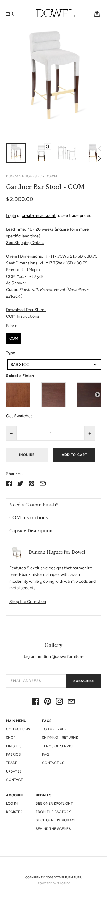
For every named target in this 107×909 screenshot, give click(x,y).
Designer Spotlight (54, 803)
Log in (12, 803)
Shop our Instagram (55, 820)
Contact (14, 780)
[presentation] (97, 394)
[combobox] (54, 364)
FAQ (45, 754)
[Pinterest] (47, 702)
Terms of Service (58, 746)
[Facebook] (35, 702)
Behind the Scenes (53, 829)
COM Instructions (22, 316)
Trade (11, 763)
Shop (10, 737)
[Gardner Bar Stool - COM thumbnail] (16, 153)
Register (14, 812)
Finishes (13, 746)
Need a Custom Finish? (33, 505)
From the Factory (53, 812)
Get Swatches (19, 415)
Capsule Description (31, 530)
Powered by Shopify (54, 883)
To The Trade (54, 729)
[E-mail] (71, 702)
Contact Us (53, 763)
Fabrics (13, 754)
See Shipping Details (25, 242)
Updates (13, 771)
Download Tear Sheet (26, 309)
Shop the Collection (27, 601)
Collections (18, 729)
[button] (53, 504)
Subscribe (83, 681)
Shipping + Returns (60, 737)
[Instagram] (59, 702)
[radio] (13, 338)
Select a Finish (20, 375)
